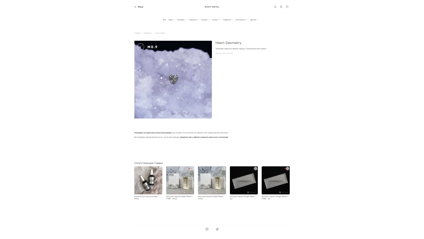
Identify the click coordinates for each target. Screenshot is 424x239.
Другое (253, 20)
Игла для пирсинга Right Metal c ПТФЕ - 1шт (275, 197)
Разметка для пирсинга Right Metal (146, 197)
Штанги (215, 20)
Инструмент (240, 20)
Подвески (227, 20)
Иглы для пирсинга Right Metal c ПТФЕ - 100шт (179, 197)
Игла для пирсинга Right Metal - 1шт (243, 197)
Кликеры (180, 20)
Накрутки (193, 20)
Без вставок (160, 33)
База (170, 20)
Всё (164, 20)
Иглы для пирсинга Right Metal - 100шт (211, 197)
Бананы (205, 20)
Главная (137, 33)
